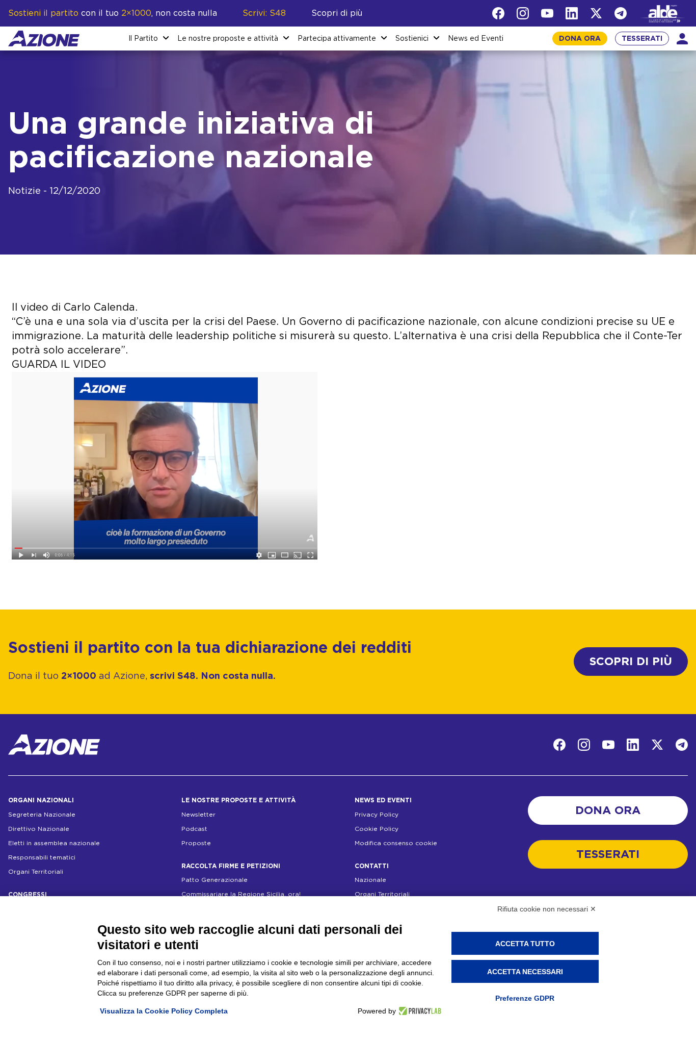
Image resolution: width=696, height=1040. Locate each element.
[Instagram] (523, 13)
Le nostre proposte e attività (227, 38)
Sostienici (412, 38)
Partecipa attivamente (337, 38)
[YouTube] (547, 13)
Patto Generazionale (214, 880)
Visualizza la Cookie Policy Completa (164, 1011)
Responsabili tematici (41, 857)
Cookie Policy (376, 829)
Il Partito (143, 38)
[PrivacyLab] (418, 1011)
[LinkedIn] (572, 13)
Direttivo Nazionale (38, 829)
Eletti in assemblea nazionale (54, 843)
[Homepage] (43, 38)
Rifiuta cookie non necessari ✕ (546, 909)
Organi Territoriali (35, 872)
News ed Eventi (475, 38)
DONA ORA (580, 38)
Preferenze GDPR (524, 998)
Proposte (196, 843)
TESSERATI (642, 38)
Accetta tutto (525, 944)
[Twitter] (596, 13)
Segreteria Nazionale (41, 814)
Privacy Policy (376, 814)
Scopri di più (336, 13)
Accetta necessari (525, 972)
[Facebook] (498, 13)
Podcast (194, 829)
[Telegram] (620, 13)
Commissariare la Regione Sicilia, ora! (241, 894)
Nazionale (370, 880)
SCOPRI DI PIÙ (631, 661)
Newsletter (198, 814)
